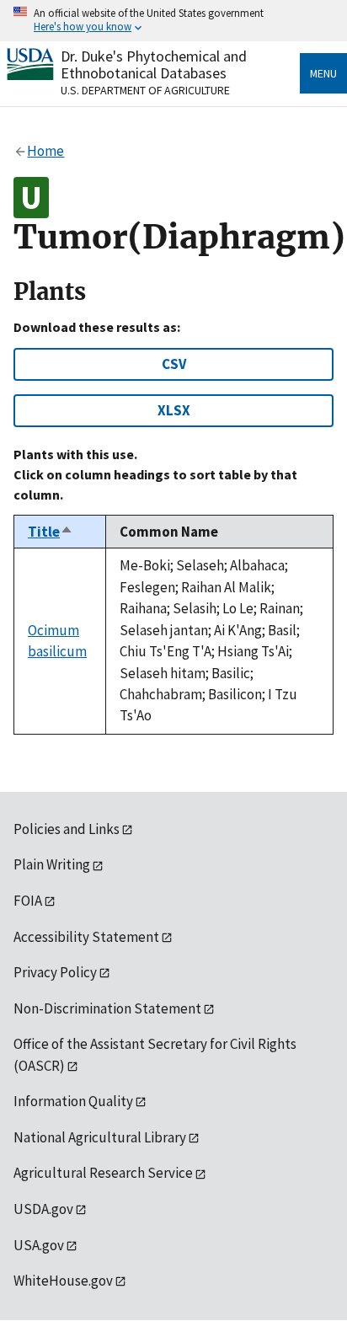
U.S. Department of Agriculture (145, 90)
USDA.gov (43, 1209)
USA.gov (38, 1245)
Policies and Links (66, 829)
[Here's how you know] (173, 20)
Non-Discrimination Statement (107, 1008)
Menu (323, 73)
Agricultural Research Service (103, 1172)
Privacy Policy (55, 972)
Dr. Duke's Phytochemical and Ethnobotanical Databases (154, 64)
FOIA (27, 900)
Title (50, 531)
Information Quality (73, 1101)
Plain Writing (51, 864)
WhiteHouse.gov (63, 1280)
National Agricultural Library (99, 1137)
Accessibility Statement (86, 937)
